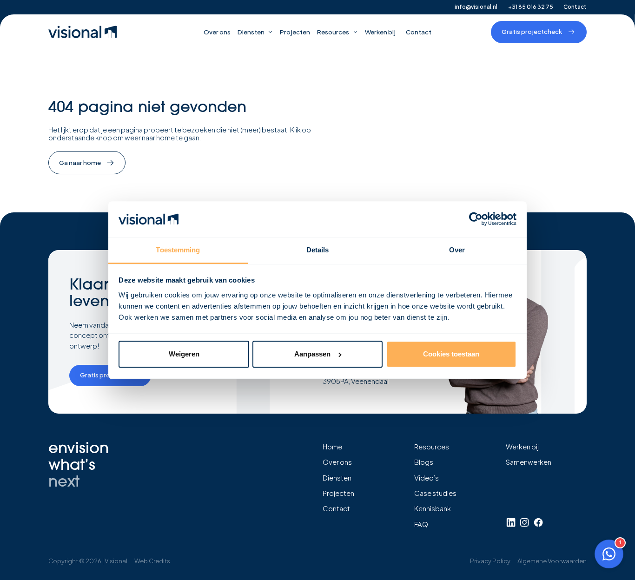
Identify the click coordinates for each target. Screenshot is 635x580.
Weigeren (184, 354)
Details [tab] (317, 250)
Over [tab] (457, 250)
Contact (575, 6)
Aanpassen (312, 354)
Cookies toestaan (451, 354)
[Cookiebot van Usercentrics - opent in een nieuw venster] (475, 219)
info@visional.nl (476, 6)
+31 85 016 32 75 (530, 6)
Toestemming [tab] (178, 250)
